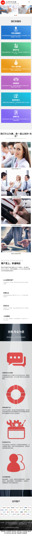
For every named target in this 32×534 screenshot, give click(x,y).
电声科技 (8, 533)
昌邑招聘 (3, 531)
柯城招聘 (19, 533)
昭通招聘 (24, 533)
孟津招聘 (8, 531)
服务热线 (14, 531)
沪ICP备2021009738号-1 (25, 527)
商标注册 (14, 533)
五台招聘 (24, 531)
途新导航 (19, 531)
